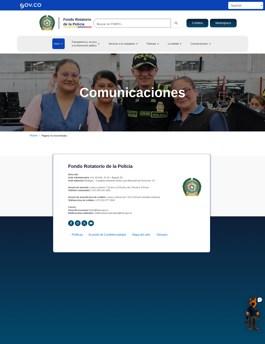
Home (33, 135)
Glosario (162, 234)
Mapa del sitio (142, 234)
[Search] (177, 23)
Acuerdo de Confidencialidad (109, 234)
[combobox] (132, 24)
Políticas (78, 234)
